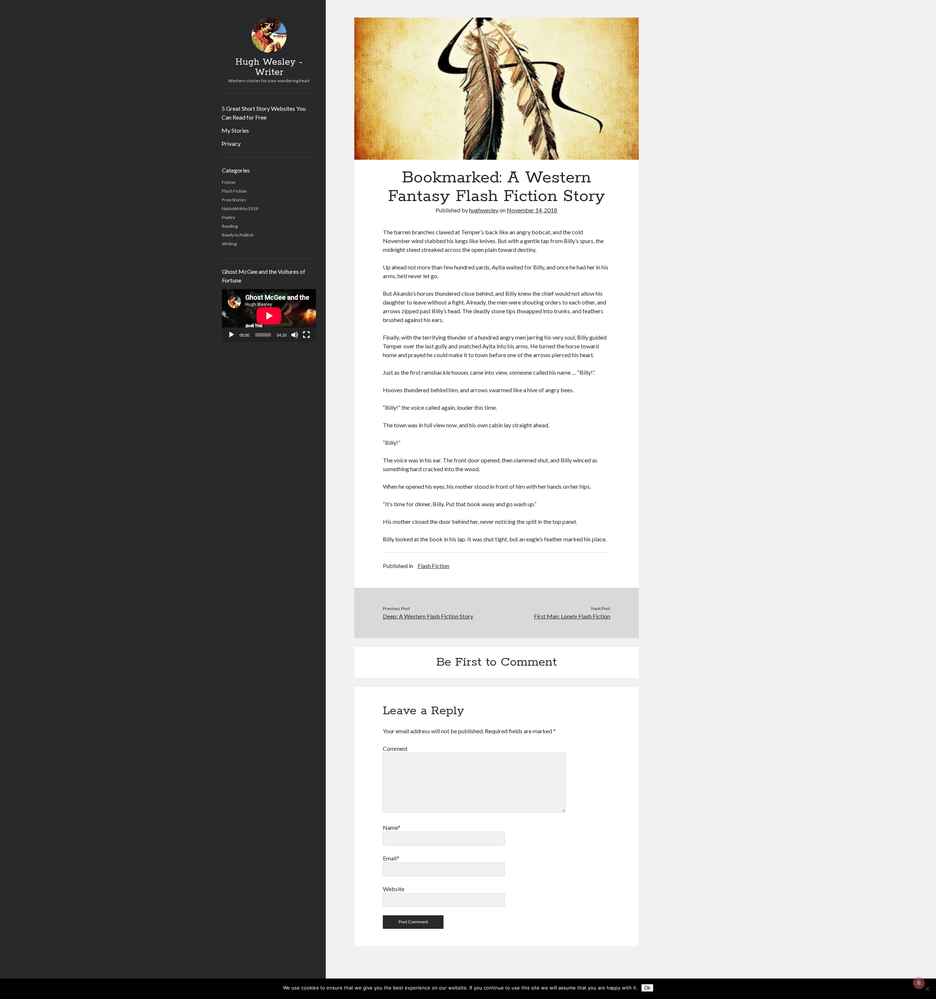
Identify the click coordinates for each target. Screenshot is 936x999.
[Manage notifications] (919, 983)
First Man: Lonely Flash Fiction (572, 616)
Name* (391, 827)
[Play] (231, 334)
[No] (927, 988)
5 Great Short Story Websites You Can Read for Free (264, 113)
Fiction (228, 182)
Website (393, 888)
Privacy (231, 143)
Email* (391, 858)
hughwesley (483, 210)
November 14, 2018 (532, 210)
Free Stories (234, 200)
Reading (230, 226)
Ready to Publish (238, 235)
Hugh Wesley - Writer (268, 67)
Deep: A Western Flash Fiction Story (428, 616)
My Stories (235, 130)
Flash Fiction (234, 191)
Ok (647, 988)
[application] (269, 315)
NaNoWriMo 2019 (240, 208)
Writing (229, 243)
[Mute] (294, 334)
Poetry (228, 217)
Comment (395, 748)
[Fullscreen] (306, 334)
